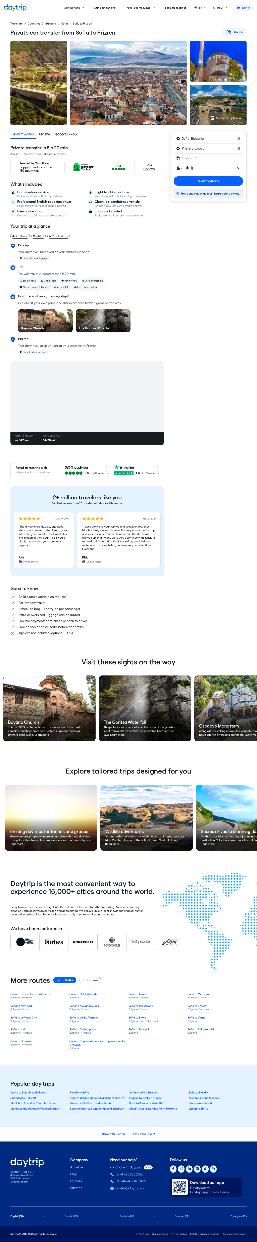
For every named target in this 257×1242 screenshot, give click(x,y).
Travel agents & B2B (138, 7)
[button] (44, 540)
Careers (76, 1181)
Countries (34, 23)
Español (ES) (71, 1216)
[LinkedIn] (189, 1169)
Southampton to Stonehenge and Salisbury (97, 1108)
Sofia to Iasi (17, 1029)
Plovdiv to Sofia (79, 1092)
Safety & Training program (204, 1234)
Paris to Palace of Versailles (146, 1103)
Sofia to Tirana (137, 994)
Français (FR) (182, 1216)
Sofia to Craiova (20, 1041)
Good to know (66, 134)
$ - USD (218, 7)
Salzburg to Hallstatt (23, 1098)
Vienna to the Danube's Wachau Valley (34, 1108)
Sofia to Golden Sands (83, 994)
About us (76, 1167)
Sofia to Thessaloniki (141, 1005)
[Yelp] (213, 1169)
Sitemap (76, 1188)
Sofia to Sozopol (138, 1029)
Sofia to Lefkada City (23, 1017)
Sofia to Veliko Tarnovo (83, 1017)
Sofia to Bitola (137, 1017)
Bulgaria (50, 23)
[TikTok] (205, 1169)
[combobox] (208, 138)
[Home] (15, 7)
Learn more (42, 734)
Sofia (64, 23)
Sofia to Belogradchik (201, 1029)
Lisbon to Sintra (198, 1108)
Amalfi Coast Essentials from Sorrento (153, 1108)
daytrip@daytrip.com (130, 1188)
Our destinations (105, 7)
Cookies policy (160, 1234)
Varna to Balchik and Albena (28, 1092)
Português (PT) (238, 1216)
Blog (73, 1174)
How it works (23, 134)
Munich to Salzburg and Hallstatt (90, 1103)
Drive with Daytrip (113, 1133)
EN (200, 7)
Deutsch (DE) (127, 1216)
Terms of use (141, 1234)
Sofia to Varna (196, 1017)
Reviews (45, 134)
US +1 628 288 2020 (129, 1174)
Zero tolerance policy (235, 1234)
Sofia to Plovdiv (198, 1092)
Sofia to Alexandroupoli (84, 1005)
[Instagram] (181, 1169)
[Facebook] (173, 1169)
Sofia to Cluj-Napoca (82, 1029)
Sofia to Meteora (198, 994)
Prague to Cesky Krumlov (145, 1098)
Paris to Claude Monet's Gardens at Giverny (97, 1098)
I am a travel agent (143, 1133)
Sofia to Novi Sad (21, 1005)
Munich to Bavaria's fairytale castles (33, 1103)
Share (238, 32)
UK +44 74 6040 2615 (130, 1181)
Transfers (16, 23)
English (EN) (17, 1216)
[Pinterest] (197, 1169)
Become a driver (176, 7)
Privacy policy (179, 1234)
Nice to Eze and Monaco (204, 1098)
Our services (72, 7)
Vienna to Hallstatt (200, 1103)
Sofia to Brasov (197, 1005)
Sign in (246, 7)
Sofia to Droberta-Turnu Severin (30, 994)
